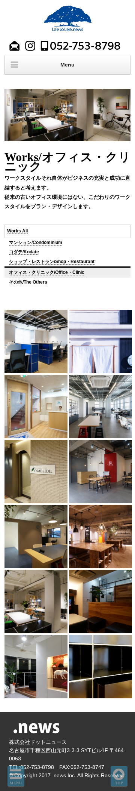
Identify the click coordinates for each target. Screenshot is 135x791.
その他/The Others (28, 282)
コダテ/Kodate (24, 251)
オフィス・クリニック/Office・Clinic (46, 272)
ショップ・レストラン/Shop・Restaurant (51, 261)
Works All (17, 231)
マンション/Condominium (35, 242)
